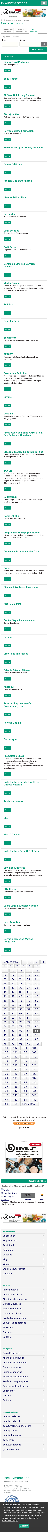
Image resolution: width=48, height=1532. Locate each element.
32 (13, 987)
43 (20, 996)
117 (5, 1065)
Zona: (5, 40)
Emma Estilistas (13, 164)
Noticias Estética (12, 1313)
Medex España (12, 283)
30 (36, 983)
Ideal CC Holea (12, 834)
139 (24, 1086)
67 (13, 1017)
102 (15, 1048)
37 (13, 992)
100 (37, 1043)
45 (36, 996)
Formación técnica (12, 1308)
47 (13, 1000)
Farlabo (8, 637)
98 (20, 1043)
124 (34, 1069)
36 (5, 992)
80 (36, 1026)
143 (24, 1091)
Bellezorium (10, 497)
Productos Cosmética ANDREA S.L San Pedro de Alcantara (23, 434)
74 (28, 1022)
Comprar (42, 1199)
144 (34, 1091)
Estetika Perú (11, 321)
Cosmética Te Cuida (15, 373)
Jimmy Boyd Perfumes (17, 62)
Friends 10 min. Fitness (17, 670)
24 (28, 979)
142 (15, 1091)
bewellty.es (9, 1440)
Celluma (8, 413)
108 (34, 1052)
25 (36, 979)
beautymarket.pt (11, 1421)
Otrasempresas (33, 30)
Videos (6, 1264)
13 (20, 970)
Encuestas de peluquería (16, 1386)
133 (5, 1082)
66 (5, 1017)
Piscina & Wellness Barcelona (21, 587)
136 (34, 1082)
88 (20, 1035)
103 (24, 1048)
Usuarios (7, 1254)
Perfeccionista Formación (19, 131)
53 (20, 1005)
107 (24, 1052)
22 (13, 979)
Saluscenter (11, 337)
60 (36, 1009)
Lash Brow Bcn (12, 922)
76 (5, 1026)
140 (34, 1086)
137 (5, 1086)
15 (36, 970)
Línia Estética (11, 230)
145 (5, 1095)
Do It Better (10, 247)
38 (20, 992)
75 (36, 1022)
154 (15, 1104)
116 (34, 1060)
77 (13, 1026)
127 (24, 1073)
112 (34, 1056)
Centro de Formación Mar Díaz (21, 551)
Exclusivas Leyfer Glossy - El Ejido (23, 147)
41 (5, 996)
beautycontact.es (12, 1444)
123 (24, 1069)
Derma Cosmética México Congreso (18, 940)
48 (20, 1000)
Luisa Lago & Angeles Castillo (21, 905)
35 (36, 987)
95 (36, 1039)
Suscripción (9, 1236)
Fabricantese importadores (21, 30)
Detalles (28, 1199)
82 (13, 1030)
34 (28, 987)
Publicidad (8, 1245)
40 (36, 992)
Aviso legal (8, 1492)
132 (34, 1078)
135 (24, 1082)
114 (15, 1060)
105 (5, 1052)
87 (13, 1035)
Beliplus (8, 304)
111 (24, 1056)
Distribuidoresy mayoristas (8, 30)
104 (34, 1048)
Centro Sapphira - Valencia (19, 620)
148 (34, 1095)
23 (20, 979)
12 (13, 970)
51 (5, 1005)
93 (20, 1039)
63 (20, 1013)
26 (5, 983)
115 (24, 1060)
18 (20, 974)
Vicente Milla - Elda (15, 197)
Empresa (9, 56)
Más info (7, 70)
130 (15, 1078)
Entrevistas (9, 1327)
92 (13, 1039)
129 (5, 1078)
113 (5, 1060)
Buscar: (23, 40)
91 (5, 1039)
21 (5, 979)
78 (20, 1026)
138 (15, 1086)
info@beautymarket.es (12, 1485)
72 (13, 1022)
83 (20, 1030)
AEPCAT (8, 354)
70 (36, 1017)
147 (24, 1095)
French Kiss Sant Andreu (18, 180)
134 (15, 1082)
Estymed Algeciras (14, 867)
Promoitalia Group (14, 756)
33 (20, 987)
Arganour (9, 687)
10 (37, 966)
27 (13, 983)
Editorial (7, 1337)
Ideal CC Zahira (13, 603)
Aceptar (24, 1526)
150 (15, 1099)
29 (28, 983)
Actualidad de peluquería (15, 1376)
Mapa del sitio (10, 1240)
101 (5, 1048)
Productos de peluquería (15, 1381)
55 (36, 1005)
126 (15, 1073)
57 (13, 1009)
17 (13, 974)
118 (15, 1065)
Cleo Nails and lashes (16, 653)
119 (24, 1065)
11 (5, 970)
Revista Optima (12, 722)
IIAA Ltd (8, 470)
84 (28, 1030)
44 (28, 996)
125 (5, 1073)
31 (5, 987)
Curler (7, 568)
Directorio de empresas (15, 1299)
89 (28, 1035)
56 (5, 1009)
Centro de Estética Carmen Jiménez (19, 265)
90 (36, 1035)
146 (15, 1095)
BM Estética (5, 20)
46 (5, 1000)
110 (15, 1056)
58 (20, 1009)
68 (20, 1017)
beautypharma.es (12, 1435)
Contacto (7, 1273)
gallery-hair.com (11, 1449)
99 (28, 1043)
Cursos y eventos (12, 1304)
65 (36, 1013)
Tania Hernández (13, 801)
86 (5, 1035)
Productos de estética (14, 1318)
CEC (6, 818)
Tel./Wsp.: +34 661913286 (13, 1487)
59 (28, 1009)
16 (5, 974)
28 (20, 983)
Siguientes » (29, 1104)
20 (36, 974)
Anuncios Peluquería (13, 1358)
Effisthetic (10, 889)
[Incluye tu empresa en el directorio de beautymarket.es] (24, 1124)
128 (34, 1073)
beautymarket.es (14, 3)
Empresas (8, 1250)
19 (28, 974)
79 (28, 1026)
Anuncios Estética (12, 1294)
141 (5, 1091)
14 (28, 970)
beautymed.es (10, 1430)
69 (28, 1017)
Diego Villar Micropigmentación (22, 532)
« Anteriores (10, 961)
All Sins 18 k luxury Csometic (20, 95)
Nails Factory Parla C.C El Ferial (22, 851)
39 (28, 992)
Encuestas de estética (14, 1322)
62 (13, 1013)
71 (5, 1022)
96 (5, 1043)
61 (5, 1013)
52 (13, 1005)
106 (15, 1052)
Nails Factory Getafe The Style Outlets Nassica (21, 783)
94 (28, 1039)
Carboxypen (10, 739)
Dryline (8, 397)
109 (5, 1056)
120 (34, 1065)
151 (24, 1099)
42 (13, 996)
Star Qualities (11, 114)
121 (5, 1069)
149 (5, 1099)
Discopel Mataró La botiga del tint (23, 452)
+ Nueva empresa (38, 50)
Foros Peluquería (11, 1353)
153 (5, 1104)
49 (28, 1000)
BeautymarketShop (37, 1181)
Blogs (6, 1259)
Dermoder (9, 214)
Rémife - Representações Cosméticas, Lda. (18, 704)
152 (34, 1099)
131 (24, 1078)
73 (20, 1022)
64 (28, 1013)
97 (13, 1043)
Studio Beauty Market (14, 1269)
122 (15, 1069)
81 (5, 1030)
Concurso (8, 1332)
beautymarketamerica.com (17, 1426)
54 (28, 1005)
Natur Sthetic (11, 516)
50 (36, 1000)
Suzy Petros (11, 78)
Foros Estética (10, 1289)
